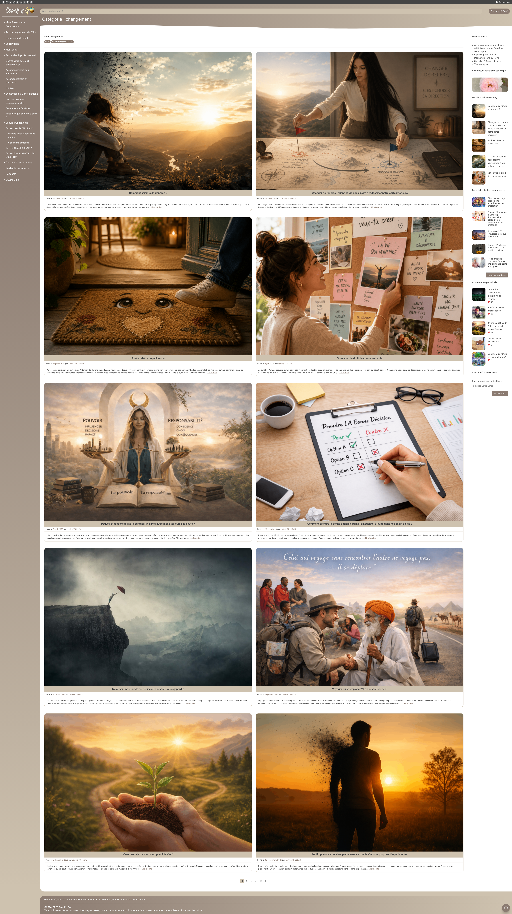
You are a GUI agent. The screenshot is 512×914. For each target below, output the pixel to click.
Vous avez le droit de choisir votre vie (359, 358)
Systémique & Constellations (22, 93)
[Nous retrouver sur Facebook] (3, 2)
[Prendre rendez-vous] (31, 2)
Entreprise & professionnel (21, 55)
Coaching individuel (17, 38)
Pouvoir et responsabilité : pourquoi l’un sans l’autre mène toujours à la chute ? (148, 523)
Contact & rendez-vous (19, 162)
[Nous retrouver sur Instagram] (7, 2)
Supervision (12, 43)
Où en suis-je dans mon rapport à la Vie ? (148, 854)
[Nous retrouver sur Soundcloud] (20, 2)
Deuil (47, 42)
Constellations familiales (18, 108)
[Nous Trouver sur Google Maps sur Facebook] (27, 2)
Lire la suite (156, 207)
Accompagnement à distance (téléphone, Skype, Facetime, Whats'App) (489, 48)
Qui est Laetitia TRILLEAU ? (19, 128)
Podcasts (11, 174)
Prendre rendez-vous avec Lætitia (21, 135)
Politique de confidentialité (80, 899)
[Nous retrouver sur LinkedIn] (10, 2)
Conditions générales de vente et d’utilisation (122, 899)
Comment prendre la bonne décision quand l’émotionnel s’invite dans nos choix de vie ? (359, 523)
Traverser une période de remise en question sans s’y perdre (148, 689)
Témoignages (481, 64)
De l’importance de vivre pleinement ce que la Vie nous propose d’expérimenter (360, 854)
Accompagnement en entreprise (16, 81)
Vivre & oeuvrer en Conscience (16, 24)
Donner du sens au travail (487, 57)
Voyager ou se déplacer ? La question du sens (359, 689)
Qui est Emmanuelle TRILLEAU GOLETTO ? (21, 155)
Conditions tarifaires (18, 142)
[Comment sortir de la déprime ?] (478, 111)
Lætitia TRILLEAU (76, 198)
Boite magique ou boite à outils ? (21, 115)
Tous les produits (496, 275)
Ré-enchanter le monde (62, 42)
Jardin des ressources (18, 168)
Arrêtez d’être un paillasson (148, 358)
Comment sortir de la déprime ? (148, 192)
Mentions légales (52, 899)
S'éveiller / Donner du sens (487, 61)
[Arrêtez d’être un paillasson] (478, 145)
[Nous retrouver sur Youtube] (17, 2)
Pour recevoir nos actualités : (487, 381)
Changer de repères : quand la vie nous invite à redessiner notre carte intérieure (360, 192)
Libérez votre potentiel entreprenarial (17, 63)
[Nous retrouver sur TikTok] (14, 2)
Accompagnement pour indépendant (17, 72)
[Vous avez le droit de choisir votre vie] (478, 178)
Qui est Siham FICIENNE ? (19, 148)
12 (261, 881)
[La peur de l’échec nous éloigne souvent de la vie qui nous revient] (478, 161)
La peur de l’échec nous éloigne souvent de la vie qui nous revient (497, 161)
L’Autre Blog (12, 179)
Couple (10, 88)
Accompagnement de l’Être (21, 32)
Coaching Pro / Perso (485, 54)
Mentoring (11, 49)
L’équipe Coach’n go (17, 122)
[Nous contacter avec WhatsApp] (24, 2)
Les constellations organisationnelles (15, 101)
